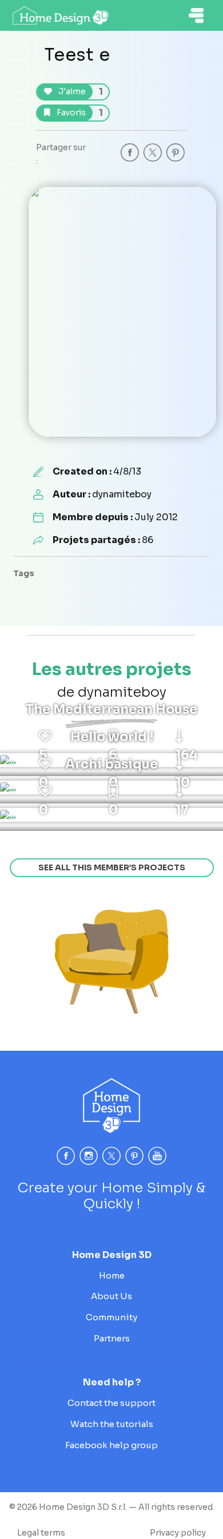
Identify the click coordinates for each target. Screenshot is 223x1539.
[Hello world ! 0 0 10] (8, 787)
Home (112, 1275)
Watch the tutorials (111, 1424)
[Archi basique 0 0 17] (8, 815)
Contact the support (111, 1402)
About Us (111, 1296)
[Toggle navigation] (196, 15)
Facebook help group (111, 1445)
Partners (112, 1338)
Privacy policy (178, 1533)
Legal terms (41, 1533)
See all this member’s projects (111, 867)
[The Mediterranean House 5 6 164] (8, 760)
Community (111, 1317)
